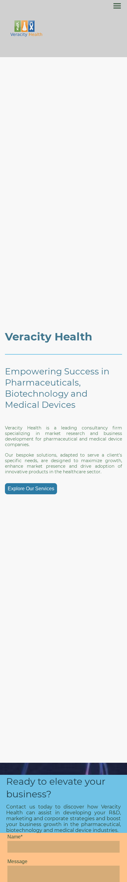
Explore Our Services (31, 488)
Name (15, 836)
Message (17, 861)
